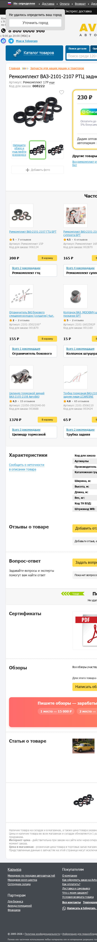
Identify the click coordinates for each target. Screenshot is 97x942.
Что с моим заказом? (75, 892)
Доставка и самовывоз (76, 888)
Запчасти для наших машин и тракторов (57, 68)
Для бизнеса (15, 901)
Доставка (48, 3)
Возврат (80, 3)
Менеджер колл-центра (22, 879)
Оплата (64, 3)
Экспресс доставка (78, 11)
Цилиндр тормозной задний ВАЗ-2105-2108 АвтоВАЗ (26, 395)
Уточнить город (35, 23)
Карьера (14, 869)
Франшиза (14, 909)
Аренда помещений (20, 905)
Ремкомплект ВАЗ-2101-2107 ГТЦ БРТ (32, 231)
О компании (69, 875)
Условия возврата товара (78, 896)
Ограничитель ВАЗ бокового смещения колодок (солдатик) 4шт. (31, 314)
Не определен (24, 3)
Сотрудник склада (19, 884)
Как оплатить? (71, 884)
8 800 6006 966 (26, 30)
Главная (14, 68)
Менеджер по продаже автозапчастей (31, 875)
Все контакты (71, 902)
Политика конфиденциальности (42, 933)
